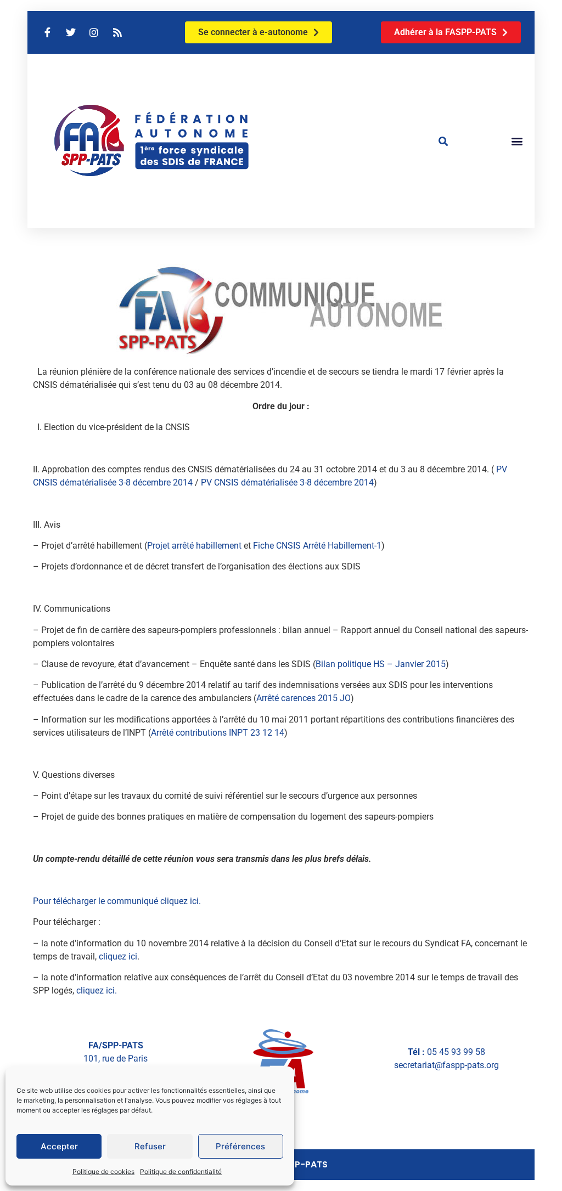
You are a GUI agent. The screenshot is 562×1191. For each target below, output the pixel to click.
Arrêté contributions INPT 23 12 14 (217, 732)
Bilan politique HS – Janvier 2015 (381, 664)
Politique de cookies (103, 1171)
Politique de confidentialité (181, 1171)
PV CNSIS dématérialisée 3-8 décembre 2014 (287, 482)
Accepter (59, 1146)
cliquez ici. (96, 990)
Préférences (240, 1146)
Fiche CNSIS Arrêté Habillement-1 (317, 545)
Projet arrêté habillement (194, 545)
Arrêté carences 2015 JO (303, 698)
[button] (443, 141)
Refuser (150, 1146)
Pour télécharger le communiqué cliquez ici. (117, 901)
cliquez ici (118, 956)
